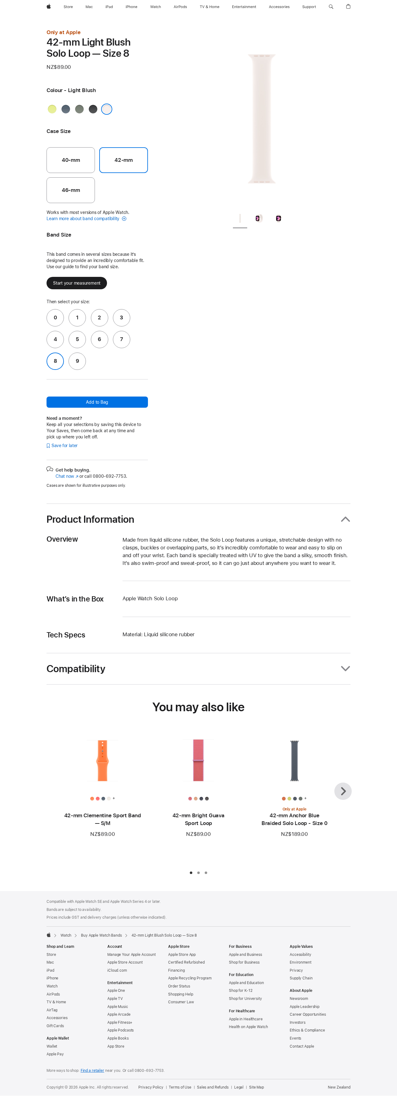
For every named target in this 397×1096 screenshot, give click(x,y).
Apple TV (115, 998)
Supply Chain (301, 978)
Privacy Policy (150, 1087)
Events (295, 1038)
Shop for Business (244, 962)
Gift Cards (55, 1026)
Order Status (179, 986)
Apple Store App (182, 954)
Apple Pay (55, 1054)
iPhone (52, 978)
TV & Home (56, 1002)
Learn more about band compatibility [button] (84, 218)
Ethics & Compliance (307, 1030)
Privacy (296, 970)
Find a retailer (92, 1070)
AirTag (52, 1010)
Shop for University (245, 998)
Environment (300, 962)
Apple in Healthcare (246, 1019)
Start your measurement (76, 283)
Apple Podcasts (120, 1030)
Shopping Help (180, 994)
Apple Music (117, 1007)
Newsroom (299, 998)
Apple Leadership (304, 1007)
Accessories (57, 1018)
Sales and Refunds (213, 1087)
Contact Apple (302, 1046)
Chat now (67, 476)
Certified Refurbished (186, 962)
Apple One (116, 990)
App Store (115, 1046)
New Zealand (339, 1087)
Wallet (52, 1046)
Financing (176, 970)
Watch (65, 935)
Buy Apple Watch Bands (101, 935)
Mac (50, 962)
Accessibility (300, 954)
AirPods (53, 994)
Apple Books (118, 1038)
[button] (331, 7)
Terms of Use (180, 1087)
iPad (50, 970)
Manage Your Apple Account (131, 954)
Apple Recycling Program (190, 978)
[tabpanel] (261, 117)
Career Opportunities (308, 1014)
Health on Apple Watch (248, 1027)
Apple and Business (245, 954)
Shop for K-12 (240, 990)
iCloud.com (117, 970)
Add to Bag (97, 402)
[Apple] (49, 935)
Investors (298, 1022)
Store (51, 954)
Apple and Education (246, 983)
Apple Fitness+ (119, 1022)
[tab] (240, 219)
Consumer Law (181, 1002)
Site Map (256, 1087)
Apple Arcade (119, 1014)
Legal (238, 1087)
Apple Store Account (125, 962)
